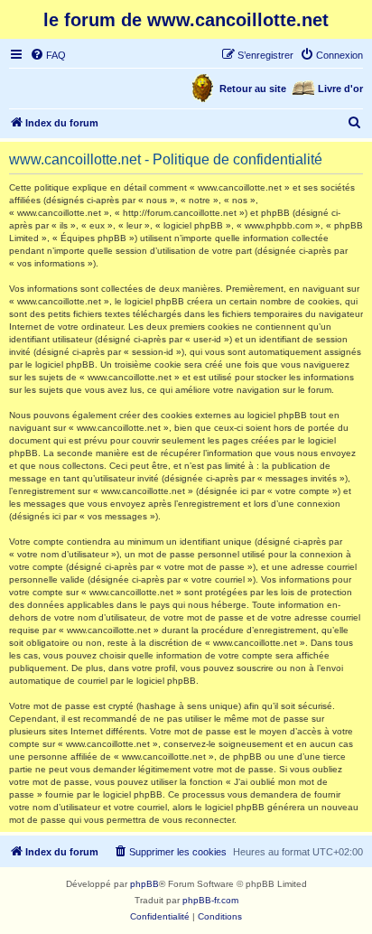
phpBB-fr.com (210, 900)
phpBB (144, 884)
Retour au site (252, 88)
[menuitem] (48, 55)
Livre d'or (340, 88)
